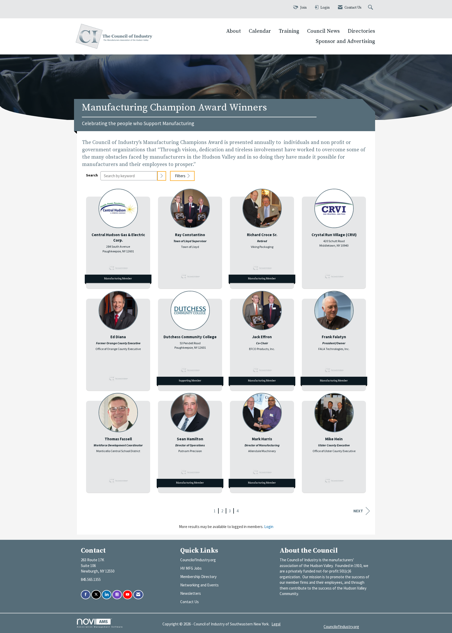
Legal (276, 623)
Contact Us (189, 601)
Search (92, 175)
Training (289, 31)
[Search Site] (371, 8)
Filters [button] (180, 175)
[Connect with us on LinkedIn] (106, 594)
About (233, 31)
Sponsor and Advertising (345, 41)
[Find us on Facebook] (86, 594)
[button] (161, 175)
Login (268, 526)
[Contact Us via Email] (138, 594)
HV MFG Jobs (191, 568)
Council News (323, 31)
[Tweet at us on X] (96, 594)
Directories (361, 31)
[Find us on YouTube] (127, 594)
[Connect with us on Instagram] (117, 594)
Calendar (260, 31)
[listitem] (118, 237)
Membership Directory (198, 576)
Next (358, 510)
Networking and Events (199, 584)
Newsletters (190, 593)
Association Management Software (100, 627)
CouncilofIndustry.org (198, 559)
